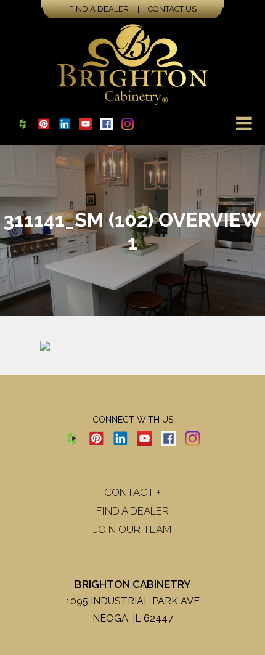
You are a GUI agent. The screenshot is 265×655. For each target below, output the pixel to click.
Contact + (132, 492)
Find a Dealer (99, 9)
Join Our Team (132, 529)
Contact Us (172, 9)
